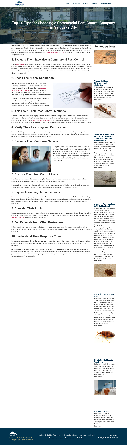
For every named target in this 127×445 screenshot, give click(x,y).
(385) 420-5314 (113, 435)
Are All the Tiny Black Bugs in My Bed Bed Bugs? (104, 205)
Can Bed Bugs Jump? (102, 411)
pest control (20, 64)
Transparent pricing (18, 217)
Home (67, 3)
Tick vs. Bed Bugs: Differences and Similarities (101, 83)
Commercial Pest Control (87, 435)
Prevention (15, 197)
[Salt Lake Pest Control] (19, 3)
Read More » (98, 99)
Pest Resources (106, 3)
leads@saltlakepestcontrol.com (108, 437)
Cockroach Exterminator (69, 435)
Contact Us (76, 3)
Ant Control (42, 435)
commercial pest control (55, 52)
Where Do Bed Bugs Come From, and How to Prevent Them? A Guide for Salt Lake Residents (104, 137)
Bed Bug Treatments (53, 435)
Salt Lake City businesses (42, 120)
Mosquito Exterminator (56, 438)
